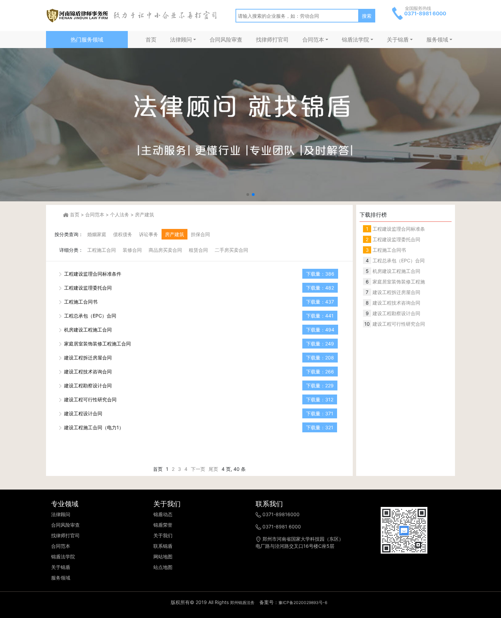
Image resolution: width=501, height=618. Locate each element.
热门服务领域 (87, 39)
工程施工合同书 (80, 302)
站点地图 (162, 567)
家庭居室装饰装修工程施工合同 (97, 343)
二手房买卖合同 (231, 250)
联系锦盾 (162, 546)
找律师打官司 (272, 39)
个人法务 (119, 214)
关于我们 (162, 535)
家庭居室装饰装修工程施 (398, 281)
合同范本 (313, 39)
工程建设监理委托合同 (87, 288)
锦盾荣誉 (162, 525)
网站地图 (162, 556)
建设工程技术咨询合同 (87, 371)
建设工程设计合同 (82, 413)
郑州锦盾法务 (242, 602)
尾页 (213, 469)
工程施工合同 (101, 250)
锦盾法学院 (355, 39)
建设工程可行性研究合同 (90, 399)
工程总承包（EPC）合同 (89, 316)
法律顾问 (181, 39)
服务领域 (437, 39)
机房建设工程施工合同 (87, 330)
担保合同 (200, 234)
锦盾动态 (162, 514)
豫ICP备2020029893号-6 (302, 602)
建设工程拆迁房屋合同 (87, 357)
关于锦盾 (398, 39)
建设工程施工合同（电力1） (93, 427)
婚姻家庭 (96, 234)
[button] (247, 194)
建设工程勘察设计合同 (87, 385)
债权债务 (122, 234)
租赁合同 (198, 250)
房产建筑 (144, 214)
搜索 (366, 16)
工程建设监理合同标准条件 (92, 274)
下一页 (198, 469)
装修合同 (132, 250)
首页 (151, 39)
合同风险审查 (226, 39)
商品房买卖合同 (165, 250)
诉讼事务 (148, 234)
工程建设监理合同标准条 (398, 229)
